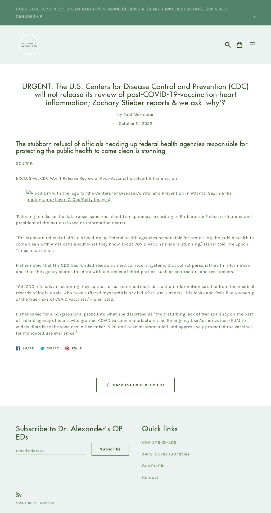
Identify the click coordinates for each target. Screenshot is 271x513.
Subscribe (110, 449)
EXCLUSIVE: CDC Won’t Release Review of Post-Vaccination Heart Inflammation (96, 178)
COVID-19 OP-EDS (159, 442)
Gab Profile (153, 465)
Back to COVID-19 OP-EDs (139, 385)
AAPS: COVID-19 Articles (165, 454)
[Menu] (252, 45)
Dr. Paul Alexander (41, 503)
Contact (150, 477)
